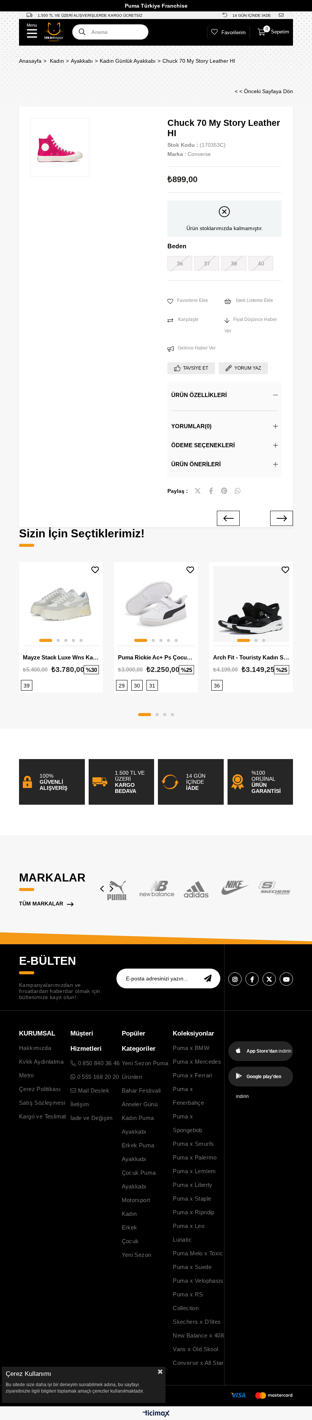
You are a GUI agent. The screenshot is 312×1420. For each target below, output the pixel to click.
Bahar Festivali (141, 1090)
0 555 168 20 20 (97, 1077)
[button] (45, 640)
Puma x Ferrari (192, 1075)
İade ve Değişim (91, 1118)
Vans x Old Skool (195, 1349)
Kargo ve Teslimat (42, 1116)
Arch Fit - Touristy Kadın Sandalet (251, 657)
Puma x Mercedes (197, 1061)
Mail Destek (92, 1090)
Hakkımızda (35, 1048)
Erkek (129, 1227)
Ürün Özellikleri (199, 395)
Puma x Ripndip (194, 1212)
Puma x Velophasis (198, 1280)
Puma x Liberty (193, 1185)
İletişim (79, 1104)
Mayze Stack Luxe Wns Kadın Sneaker (61, 657)
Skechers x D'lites (197, 1321)
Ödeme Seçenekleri (203, 445)
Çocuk (130, 1241)
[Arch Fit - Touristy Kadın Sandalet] (251, 604)
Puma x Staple (192, 1198)
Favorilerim (233, 32)
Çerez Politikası (39, 1089)
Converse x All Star (198, 1363)
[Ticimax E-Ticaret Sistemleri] (156, 1414)
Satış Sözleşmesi (42, 1102)
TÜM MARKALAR (41, 904)
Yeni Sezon (136, 1255)
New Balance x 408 (198, 1335)
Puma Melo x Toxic (198, 1253)
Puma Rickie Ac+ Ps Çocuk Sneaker (156, 657)
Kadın (129, 1213)
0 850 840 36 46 (97, 1063)
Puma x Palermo (195, 1157)
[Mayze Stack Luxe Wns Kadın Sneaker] (61, 604)
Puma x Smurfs (193, 1143)
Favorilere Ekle (95, 570)
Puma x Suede (192, 1267)
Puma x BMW (191, 1048)
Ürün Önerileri (196, 464)
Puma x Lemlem (194, 1171)
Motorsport (136, 1200)
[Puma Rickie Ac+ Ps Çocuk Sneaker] (156, 604)
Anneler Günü (140, 1104)
